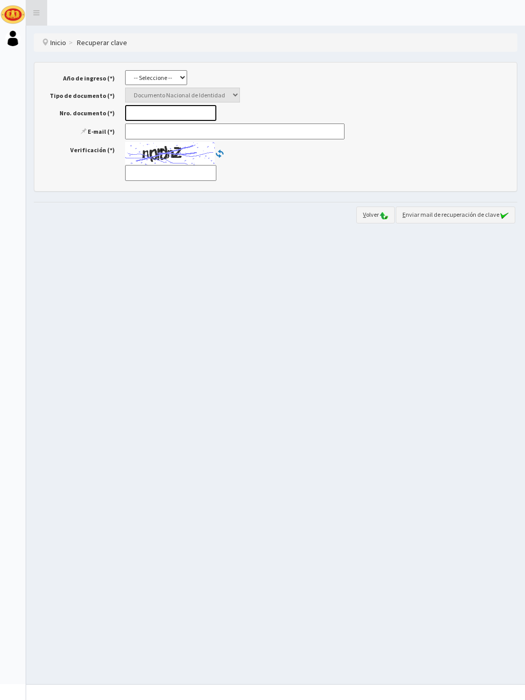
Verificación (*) (92, 150)
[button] (36, 13)
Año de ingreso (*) (89, 78)
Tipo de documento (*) (82, 95)
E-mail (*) (101, 131)
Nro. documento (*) (87, 113)
